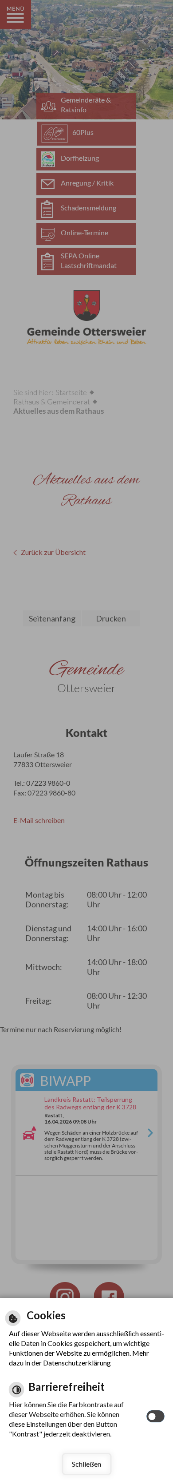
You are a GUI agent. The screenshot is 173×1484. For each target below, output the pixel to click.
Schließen (86, 1464)
